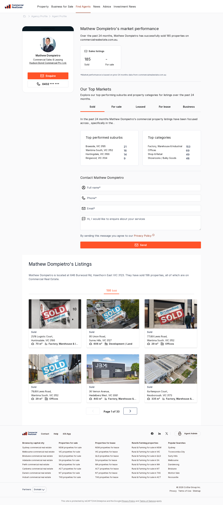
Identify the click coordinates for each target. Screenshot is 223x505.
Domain (39, 426)
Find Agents (83, 6)
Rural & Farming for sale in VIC (146, 452)
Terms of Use (184, 491)
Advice (107, 6)
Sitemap (197, 491)
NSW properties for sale (70, 447)
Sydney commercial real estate (36, 447)
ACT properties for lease (107, 468)
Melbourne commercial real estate (38, 452)
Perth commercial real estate (35, 464)
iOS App (67, 434)
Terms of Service (148, 501)
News (96, 6)
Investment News (125, 6)
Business (189, 106)
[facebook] (152, 433)
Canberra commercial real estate (37, 468)
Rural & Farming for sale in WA (146, 464)
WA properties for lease (106, 464)
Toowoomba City (176, 452)
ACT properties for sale (70, 468)
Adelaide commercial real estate (37, 460)
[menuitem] (39, 426)
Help (56, 434)
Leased (140, 106)
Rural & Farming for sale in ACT (146, 477)
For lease (165, 106)
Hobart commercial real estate (36, 477)
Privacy (173, 491)
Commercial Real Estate (14, 6)
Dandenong (173, 464)
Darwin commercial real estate (36, 473)
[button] (93, 411)
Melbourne (173, 460)
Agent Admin (190, 433)
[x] (166, 433)
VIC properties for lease (106, 452)
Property (43, 6)
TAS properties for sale (70, 477)
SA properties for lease (106, 460)
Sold (92, 106)
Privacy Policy (142, 235)
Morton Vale (173, 473)
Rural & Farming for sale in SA (145, 460)
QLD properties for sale (70, 456)
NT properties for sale (69, 473)
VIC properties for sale (69, 452)
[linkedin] (159, 433)
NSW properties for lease (107, 447)
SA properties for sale (69, 460)
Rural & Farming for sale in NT (146, 468)
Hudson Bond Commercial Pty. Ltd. (48, 62)
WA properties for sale (69, 464)
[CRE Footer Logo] (29, 433)
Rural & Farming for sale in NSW (146, 447)
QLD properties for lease (107, 456)
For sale (117, 106)
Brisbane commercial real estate (37, 456)
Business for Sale (62, 6)
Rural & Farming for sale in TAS (146, 473)
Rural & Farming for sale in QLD (146, 456)
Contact (45, 434)
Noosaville (173, 477)
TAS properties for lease (106, 477)
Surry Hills (173, 456)
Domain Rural (39, 482)
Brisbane (172, 468)
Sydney (171, 447)
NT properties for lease (106, 473)
